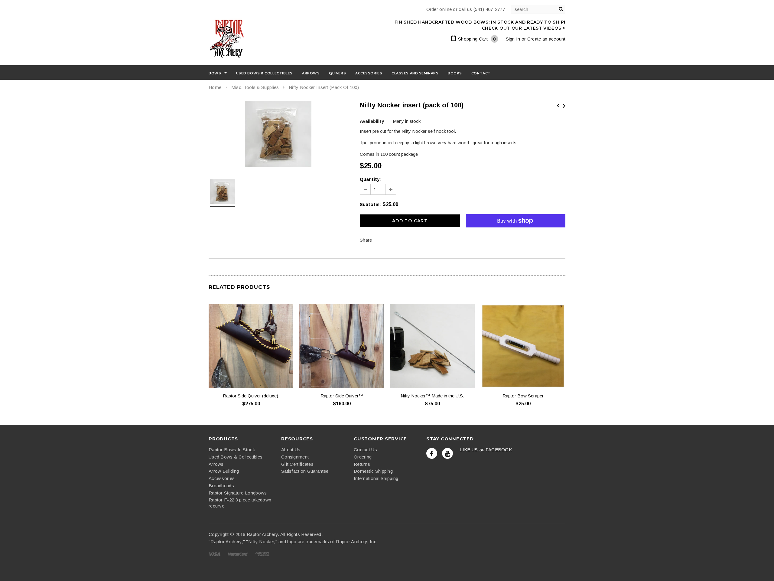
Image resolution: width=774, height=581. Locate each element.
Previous (558, 106)
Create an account (546, 38)
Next (564, 106)
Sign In (513, 38)
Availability (372, 121)
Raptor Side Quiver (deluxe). (251, 395)
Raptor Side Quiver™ (341, 395)
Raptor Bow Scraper (523, 395)
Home (215, 87)
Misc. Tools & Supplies (255, 87)
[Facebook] (431, 453)
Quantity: (370, 179)
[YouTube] (447, 453)
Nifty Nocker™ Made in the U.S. (432, 395)
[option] (278, 135)
